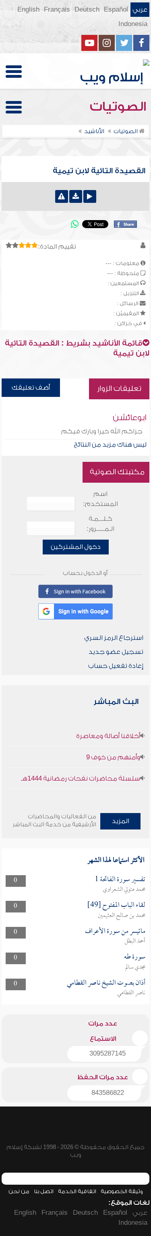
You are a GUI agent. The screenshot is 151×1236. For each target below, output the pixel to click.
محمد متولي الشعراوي (124, 889)
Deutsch (86, 9)
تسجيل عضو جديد (116, 651)
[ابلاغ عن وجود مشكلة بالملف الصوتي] (61, 196)
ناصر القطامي (131, 993)
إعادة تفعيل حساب (115, 666)
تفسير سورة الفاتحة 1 (120, 880)
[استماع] (89, 196)
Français (57, 9)
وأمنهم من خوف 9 (113, 757)
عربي (139, 9)
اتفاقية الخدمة (77, 1191)
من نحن (18, 1191)
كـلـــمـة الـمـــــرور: (100, 523)
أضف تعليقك (31, 387)
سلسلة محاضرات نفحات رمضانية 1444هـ (80, 778)
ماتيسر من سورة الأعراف (115, 931)
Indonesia (132, 24)
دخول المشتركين (76, 546)
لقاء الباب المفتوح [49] (116, 905)
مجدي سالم (135, 967)
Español (116, 9)
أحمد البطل (134, 941)
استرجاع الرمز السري (113, 637)
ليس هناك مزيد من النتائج (110, 444)
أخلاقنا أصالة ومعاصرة (108, 736)
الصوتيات (119, 106)
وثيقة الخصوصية (122, 1191)
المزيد (120, 821)
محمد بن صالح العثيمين (121, 915)
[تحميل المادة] (75, 196)
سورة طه (134, 957)
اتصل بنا (44, 1191)
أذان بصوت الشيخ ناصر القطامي (106, 983)
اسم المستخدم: (100, 499)
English (28, 9)
